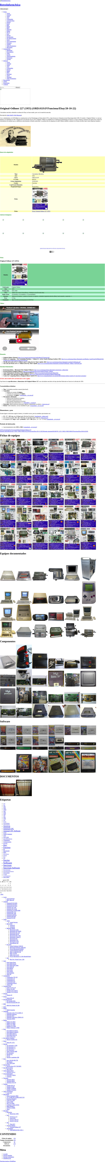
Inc (4, 849)
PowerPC (9, 944)
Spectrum (9, 74)
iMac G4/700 (13, 953)
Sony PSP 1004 (11, 1063)
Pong (4, 857)
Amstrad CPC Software (11, 831)
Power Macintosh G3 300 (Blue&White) (20, 956)
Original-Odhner (11, 1125)
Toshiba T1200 (10, 1087)
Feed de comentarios (8, 1157)
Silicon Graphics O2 (12, 1039)
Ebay (10, 430)
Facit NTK (13, 1118)
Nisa (8, 1122)
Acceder (5, 1154)
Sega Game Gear (11, 1036)
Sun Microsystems (11, 38)
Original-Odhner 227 (25, 430)
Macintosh (6, 851)
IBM (8, 25)
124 (15, 1138)
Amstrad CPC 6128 (12, 909)
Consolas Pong (10, 20)
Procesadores (10, 52)
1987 (4, 814)
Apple (8, 16)
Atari (8, 17)
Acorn (8, 13)
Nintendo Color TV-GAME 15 (15, 1013)
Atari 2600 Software (7, 838)
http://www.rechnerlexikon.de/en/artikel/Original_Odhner (38, 371)
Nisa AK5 (12, 1124)
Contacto (5, 84)
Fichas (5, 12)
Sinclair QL (10, 1054)
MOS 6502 (9, 924)
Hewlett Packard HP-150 (13, 1002)
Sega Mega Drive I (11, 1033)
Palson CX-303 (11, 989)
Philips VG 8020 (11, 1023)
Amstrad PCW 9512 (12, 906)
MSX (8, 28)
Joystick (9, 59)
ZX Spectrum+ (10, 1050)
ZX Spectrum (10, 1053)
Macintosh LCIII (14, 941)
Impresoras (9, 58)
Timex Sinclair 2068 (12, 1051)
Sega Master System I (12, 1030)
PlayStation (9, 1062)
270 (15, 1144)
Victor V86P (10, 1102)
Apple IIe (12, 927)
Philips (8, 31)
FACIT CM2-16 (14, 1119)
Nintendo (9, 29)
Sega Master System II (12, 1032)
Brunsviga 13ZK (14, 1113)
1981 (4, 805)
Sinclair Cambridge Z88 (13, 1057)
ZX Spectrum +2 (11, 1047)
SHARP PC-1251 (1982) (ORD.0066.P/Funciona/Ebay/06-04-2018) (65, 431)
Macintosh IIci (13, 938)
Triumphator (10, 1128)
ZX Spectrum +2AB (12, 1045)
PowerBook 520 (14, 943)
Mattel (8, 26)
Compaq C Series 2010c (13, 1105)
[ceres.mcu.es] (45, 404)
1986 (4, 812)
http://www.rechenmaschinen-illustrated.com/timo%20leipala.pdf (63, 362)
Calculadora (6, 430)
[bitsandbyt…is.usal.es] (30, 402)
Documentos (6, 80)
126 (15, 1140)
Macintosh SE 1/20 (15, 932)
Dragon (8, 22)
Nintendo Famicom (12, 1014)
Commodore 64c (11, 981)
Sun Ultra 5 (10, 1069)
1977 (4, 803)
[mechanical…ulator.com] (41, 416)
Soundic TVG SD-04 (12, 992)
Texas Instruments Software (8, 871)
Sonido (8, 55)
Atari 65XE (10, 970)
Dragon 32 (9, 995)
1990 (4, 818)
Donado (5, 843)
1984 (4, 810)
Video (8, 53)
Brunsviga (9, 1112)
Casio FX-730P (11, 1100)
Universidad (6, 872)
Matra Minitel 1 (11, 1106)
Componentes (6, 49)
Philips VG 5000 (11, 1024)
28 (14, 1142)
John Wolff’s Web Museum (14, 115)
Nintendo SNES (11, 1019)
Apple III (12, 925)
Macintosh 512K (14, 930)
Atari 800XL (10, 968)
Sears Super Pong (11, 962)
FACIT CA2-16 (14, 1121)
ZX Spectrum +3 (11, 1048)
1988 (4, 815)
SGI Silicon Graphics (8, 1038)
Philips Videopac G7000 (13, 1027)
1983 (4, 808)
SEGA (8, 32)
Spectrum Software (11, 868)
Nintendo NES (10, 1016)
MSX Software (6, 854)
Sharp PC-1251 (11, 1042)
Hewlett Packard (7, 999)
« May (1, 894)
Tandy (8, 40)
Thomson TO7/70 (11, 1082)
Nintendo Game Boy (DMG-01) (15, 1017)
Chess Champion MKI (12, 1096)
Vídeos (5, 81)
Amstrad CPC (8, 829)
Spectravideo (10, 37)
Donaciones (6, 83)
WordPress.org (7, 1158)
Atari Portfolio (10, 973)
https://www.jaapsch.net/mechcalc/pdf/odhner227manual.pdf (33, 357)
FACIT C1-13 (13, 1116)
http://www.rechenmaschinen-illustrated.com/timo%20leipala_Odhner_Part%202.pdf (59, 363)
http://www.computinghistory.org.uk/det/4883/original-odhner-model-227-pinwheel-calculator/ (61, 376)
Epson (8, 23)
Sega (4, 858)
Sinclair (8, 35)
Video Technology (11, 46)
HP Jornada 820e (11, 1001)
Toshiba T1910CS (11, 1090)
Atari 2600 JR (10, 967)
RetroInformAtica (10, 4)
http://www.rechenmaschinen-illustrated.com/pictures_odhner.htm (51, 370)
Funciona (14, 430)
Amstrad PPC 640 (11, 913)
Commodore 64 (11, 980)
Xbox (8, 1109)
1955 (1, 430)
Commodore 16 (11, 978)
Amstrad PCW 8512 (12, 904)
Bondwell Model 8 (11, 1099)
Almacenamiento (11, 56)
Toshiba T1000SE (11, 1088)
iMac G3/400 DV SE (15, 952)
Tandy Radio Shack (8, 1070)
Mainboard (9, 50)
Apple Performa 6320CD (16, 950)
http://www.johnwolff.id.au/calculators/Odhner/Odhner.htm (45, 374)
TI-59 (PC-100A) (11, 1075)
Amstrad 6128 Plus (11, 915)
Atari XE (9, 974)
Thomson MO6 (11, 1081)
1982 (4, 806)
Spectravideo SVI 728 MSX (14, 1066)
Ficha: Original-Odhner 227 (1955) (41, 211)
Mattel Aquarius (11, 1010)
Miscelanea (9, 47)
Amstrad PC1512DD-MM (13, 910)
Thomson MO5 (11, 1079)
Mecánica (5, 1110)
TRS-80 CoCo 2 (11, 1072)
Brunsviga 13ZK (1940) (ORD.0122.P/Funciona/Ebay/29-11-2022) (21, 431)
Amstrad (9, 14)
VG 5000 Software (6, 875)
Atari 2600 (6, 837)
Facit (8, 1115)
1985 (4, 811)
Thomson (9, 43)
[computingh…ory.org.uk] (26, 395)
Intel (8, 958)
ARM (8, 921)
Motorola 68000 (11, 928)
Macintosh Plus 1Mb (15, 935)
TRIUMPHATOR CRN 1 (16, 1130)
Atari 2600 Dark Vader (12, 965)
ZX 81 (8, 1056)
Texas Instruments (11, 41)
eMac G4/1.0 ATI (14, 955)
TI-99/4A (9, 1076)
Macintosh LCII (14, 940)
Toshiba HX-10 (11, 1085)
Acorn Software (6, 823)
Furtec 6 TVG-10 (11, 987)
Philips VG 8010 (11, 1021)
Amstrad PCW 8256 (12, 903)
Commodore (10, 19)
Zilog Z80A (6, 877)
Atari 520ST (10, 971)
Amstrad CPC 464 (11, 907)
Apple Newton (14, 922)
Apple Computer (7, 834)
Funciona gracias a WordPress (8, 1161)
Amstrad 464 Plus (11, 916)
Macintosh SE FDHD (15, 931)
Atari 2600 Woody (11, 964)
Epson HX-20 (10, 998)
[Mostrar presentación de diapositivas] (52, 248)
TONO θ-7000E (11, 1108)
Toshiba (9, 44)
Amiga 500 (9, 984)
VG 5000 (5, 874)
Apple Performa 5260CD (16, 946)
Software (5, 60)
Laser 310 (9, 1093)
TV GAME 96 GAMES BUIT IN (15, 1097)
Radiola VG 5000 (11, 1026)
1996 (4, 820)
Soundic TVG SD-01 (12, 990)
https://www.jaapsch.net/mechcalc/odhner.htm (46, 373)
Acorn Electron (11, 898)
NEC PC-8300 (10, 1103)
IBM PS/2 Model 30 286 (13, 1005)
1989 (4, 817)
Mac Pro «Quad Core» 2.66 (17, 959)
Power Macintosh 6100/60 (17, 949)
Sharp (4, 1041)
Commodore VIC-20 (12, 977)
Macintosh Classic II (15, 937)
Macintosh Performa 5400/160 (18, 947)
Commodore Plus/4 (12, 983)
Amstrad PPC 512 (11, 912)
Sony (8, 34)
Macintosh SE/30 (14, 934)
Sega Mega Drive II (12, 1035)
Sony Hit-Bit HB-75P (12, 1060)
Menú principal (4, 9)
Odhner (18, 430)
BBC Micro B (10, 900)
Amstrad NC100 (11, 918)
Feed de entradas (7, 1155)
